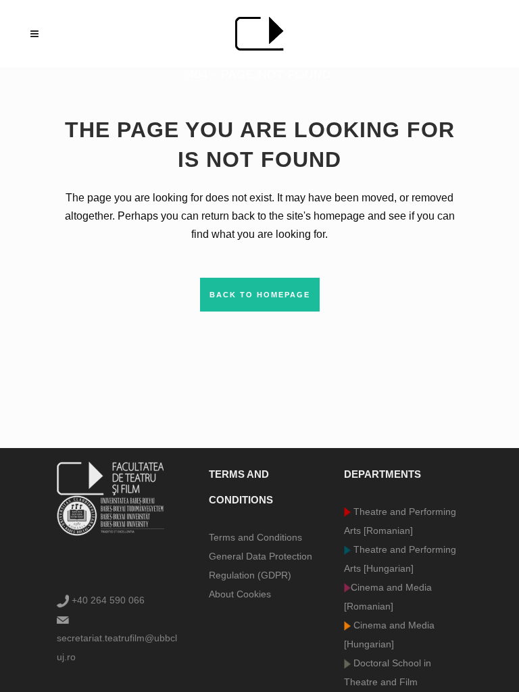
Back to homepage (259, 295)
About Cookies (240, 594)
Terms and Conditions (255, 537)
